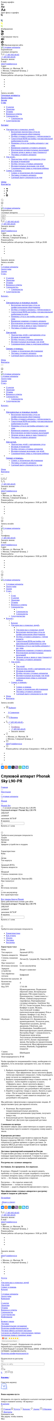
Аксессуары (7, 98)
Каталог (5, 125)
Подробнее (5, 1198)
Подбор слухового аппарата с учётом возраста (31, 136)
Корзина (5, 1377)
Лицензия (10, 109)
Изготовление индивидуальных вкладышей (30, 150)
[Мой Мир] (9, 767)
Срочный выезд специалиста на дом (26, 177)
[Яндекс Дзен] (7, 196)
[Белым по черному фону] (2, 18)
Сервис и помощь (14, 170)
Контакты (6, 184)
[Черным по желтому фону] (2, 24)
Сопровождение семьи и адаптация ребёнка (30, 168)
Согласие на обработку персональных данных (21, 1333)
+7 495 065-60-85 (12, 55)
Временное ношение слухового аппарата (28, 148)
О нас (3, 102)
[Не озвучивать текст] (2, 43)
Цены (3, 182)
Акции (4, 100)
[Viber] (16, 767)
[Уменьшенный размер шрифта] (2, 4)
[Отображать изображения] (2, 31)
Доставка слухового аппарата (23, 155)
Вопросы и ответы (14, 114)
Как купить (11, 935)
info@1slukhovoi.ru (9, 64)
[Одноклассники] (6, 193)
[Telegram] (7, 191)
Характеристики (13, 933)
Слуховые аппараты (10, 95)
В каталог (5, 1404)
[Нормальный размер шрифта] (2, 7)
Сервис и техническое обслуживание (27, 173)
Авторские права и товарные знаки (16, 1335)
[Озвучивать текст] (2, 40)
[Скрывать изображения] (2, 34)
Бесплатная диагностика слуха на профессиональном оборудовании (25, 133)
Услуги (4, 1278)
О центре (10, 107)
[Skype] (23, 767)
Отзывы (9, 111)
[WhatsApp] (20, 767)
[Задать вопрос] (1, 828)
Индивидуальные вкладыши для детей (27, 166)
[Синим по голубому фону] (2, 21)
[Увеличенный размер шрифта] (3, 10)
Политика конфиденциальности (15, 1328)
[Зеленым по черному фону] (2, 27)
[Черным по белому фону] (2, 15)
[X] (13, 767)
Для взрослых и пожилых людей (20, 129)
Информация (6, 1317)
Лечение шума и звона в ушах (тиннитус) (29, 152)
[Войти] (2, 203)
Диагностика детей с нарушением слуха (28, 159)
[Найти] (3, 218)
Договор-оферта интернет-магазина (16, 1330)
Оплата (9, 938)
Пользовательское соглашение (14, 1326)
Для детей (10, 157)
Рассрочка (10, 942)
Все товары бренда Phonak (12, 899)
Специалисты (12, 116)
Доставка (10, 940)
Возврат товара (7, 1321)
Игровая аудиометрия (20, 161)
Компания (5, 1298)
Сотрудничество (13, 121)
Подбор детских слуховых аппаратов (27, 164)
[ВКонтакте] (7, 189)
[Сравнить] (2, 830)
